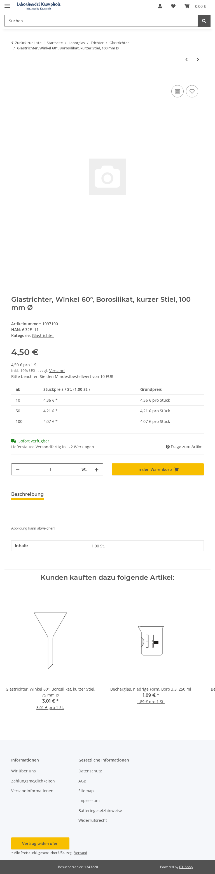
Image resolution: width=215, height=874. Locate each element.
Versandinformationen (32, 790)
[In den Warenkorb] (15, 78)
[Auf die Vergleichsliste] (177, 91)
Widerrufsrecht (92, 820)
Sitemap (86, 790)
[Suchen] (204, 21)
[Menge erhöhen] (96, 469)
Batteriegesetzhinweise (100, 810)
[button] (160, 6)
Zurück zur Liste (28, 42)
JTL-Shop (186, 867)
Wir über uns (23, 771)
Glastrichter (43, 335)
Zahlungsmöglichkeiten (33, 781)
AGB (82, 781)
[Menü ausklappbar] (7, 3)
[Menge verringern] (17, 469)
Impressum (89, 800)
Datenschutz (90, 771)
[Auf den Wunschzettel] (192, 91)
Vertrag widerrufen (40, 843)
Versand (57, 370)
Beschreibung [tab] (27, 494)
